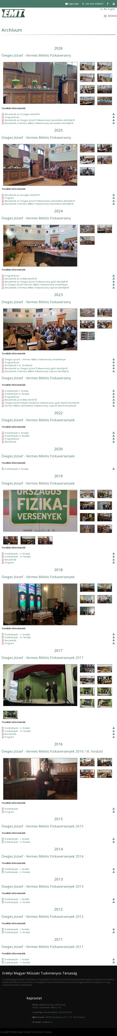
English (111, 8)
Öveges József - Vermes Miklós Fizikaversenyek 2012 (42, 916)
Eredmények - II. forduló (17, 553)
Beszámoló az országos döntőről (22, 114)
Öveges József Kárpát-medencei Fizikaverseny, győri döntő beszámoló (42, 402)
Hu (101, 8)
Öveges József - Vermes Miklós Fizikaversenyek (38, 420)
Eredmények (11, 808)
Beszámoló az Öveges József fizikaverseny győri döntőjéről (36, 368)
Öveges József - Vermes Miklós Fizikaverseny (36, 55)
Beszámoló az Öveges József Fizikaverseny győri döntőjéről (36, 281)
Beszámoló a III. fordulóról (18, 365)
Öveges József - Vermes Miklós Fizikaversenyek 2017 (42, 657)
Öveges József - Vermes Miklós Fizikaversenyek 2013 (42, 886)
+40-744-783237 (65, 1012)
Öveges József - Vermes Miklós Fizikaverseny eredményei (35, 359)
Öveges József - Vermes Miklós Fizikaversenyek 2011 (42, 946)
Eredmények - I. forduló (17, 838)
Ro (105, 8)
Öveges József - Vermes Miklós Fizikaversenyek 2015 (42, 826)
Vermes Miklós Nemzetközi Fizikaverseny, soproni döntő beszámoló (40, 405)
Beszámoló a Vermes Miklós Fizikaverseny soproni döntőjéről (37, 287)
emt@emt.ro (47, 1022)
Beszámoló (10, 441)
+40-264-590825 (94, 3)
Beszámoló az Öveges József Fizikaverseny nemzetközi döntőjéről (40, 120)
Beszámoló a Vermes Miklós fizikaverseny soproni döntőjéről (37, 371)
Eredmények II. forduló (16, 390)
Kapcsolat (73, 3)
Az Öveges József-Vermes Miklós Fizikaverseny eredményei (36, 284)
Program (9, 197)
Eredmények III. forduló (17, 393)
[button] (40, 83)
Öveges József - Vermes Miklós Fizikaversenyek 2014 (42, 856)
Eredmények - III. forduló (18, 556)
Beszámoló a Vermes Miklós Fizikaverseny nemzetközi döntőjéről (39, 123)
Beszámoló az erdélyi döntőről (21, 278)
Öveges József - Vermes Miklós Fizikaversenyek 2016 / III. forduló (52, 751)
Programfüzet (12, 117)
